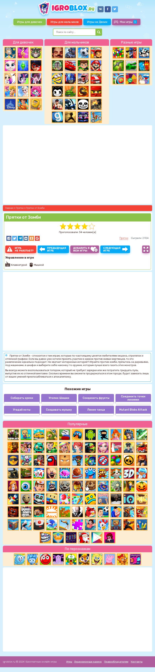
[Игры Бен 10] (83, 65)
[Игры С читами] (142, 499)
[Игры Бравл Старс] (129, 460)
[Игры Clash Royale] (52, 486)
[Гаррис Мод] (57, 117)
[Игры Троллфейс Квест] (45, 537)
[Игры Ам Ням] (71, 559)
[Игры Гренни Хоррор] (116, 499)
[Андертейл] (83, 104)
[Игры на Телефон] (103, 460)
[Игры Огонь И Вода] (144, 65)
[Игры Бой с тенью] (70, 117)
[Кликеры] (90, 486)
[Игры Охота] (57, 65)
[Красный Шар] (45, 559)
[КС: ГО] (96, 104)
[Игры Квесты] (13, 525)
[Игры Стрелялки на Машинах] (142, 447)
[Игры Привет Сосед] (57, 53)
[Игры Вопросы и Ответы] (131, 78)
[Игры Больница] (39, 486)
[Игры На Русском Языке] (144, 78)
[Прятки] (129, 486)
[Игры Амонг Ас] (52, 460)
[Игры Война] (52, 434)
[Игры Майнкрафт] (39, 512)
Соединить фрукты (96, 398)
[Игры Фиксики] (32, 559)
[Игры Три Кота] (122, 559)
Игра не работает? (24, 249)
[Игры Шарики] (65, 499)
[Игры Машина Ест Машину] (26, 473)
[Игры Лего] (77, 486)
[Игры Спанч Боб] (97, 559)
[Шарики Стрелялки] (116, 460)
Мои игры (128, 22)
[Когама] (52, 499)
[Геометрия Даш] (90, 499)
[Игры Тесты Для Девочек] (26, 447)
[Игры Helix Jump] (39, 525)
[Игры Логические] (10, 53)
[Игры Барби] (65, 447)
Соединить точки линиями (133, 398)
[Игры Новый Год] (84, 537)
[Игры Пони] (23, 78)
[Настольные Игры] (65, 434)
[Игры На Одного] (90, 525)
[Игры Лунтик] (58, 559)
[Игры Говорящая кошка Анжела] (10, 65)
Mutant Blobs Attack (133, 409)
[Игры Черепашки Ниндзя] (90, 447)
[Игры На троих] (131, 53)
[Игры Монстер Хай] (36, 78)
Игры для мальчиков (64, 22)
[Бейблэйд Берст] (103, 486)
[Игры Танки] (70, 91)
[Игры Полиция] (129, 447)
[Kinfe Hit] (13, 499)
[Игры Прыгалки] (65, 525)
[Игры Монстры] (90, 473)
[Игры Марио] (96, 65)
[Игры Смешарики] (20, 559)
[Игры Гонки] (96, 78)
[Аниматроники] (39, 499)
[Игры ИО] (129, 499)
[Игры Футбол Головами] (103, 512)
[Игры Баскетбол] (77, 473)
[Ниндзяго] (96, 91)
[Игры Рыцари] (129, 434)
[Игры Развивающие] (26, 434)
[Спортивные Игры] (118, 78)
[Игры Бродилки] (142, 512)
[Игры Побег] (142, 473)
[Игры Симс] (23, 65)
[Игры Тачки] (70, 65)
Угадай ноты (21, 409)
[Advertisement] (77, 609)
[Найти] (98, 32)
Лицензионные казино (88, 661)
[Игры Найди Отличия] (26, 486)
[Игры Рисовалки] (142, 525)
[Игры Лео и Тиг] (84, 559)
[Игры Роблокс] (13, 434)
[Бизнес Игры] (52, 447)
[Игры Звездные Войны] (142, 434)
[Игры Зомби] (39, 447)
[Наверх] (147, 664)
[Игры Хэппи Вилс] (103, 499)
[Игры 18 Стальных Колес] (83, 78)
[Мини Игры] (77, 434)
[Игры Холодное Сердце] (23, 91)
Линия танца (96, 409)
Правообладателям (116, 661)
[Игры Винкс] (116, 434)
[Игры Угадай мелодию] (23, 53)
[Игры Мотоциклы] (96, 117)
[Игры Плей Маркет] (97, 537)
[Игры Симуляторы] (65, 512)
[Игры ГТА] (26, 512)
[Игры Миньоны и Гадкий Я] (57, 78)
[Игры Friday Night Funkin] (109, 537)
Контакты (137, 661)
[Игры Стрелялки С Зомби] (39, 460)
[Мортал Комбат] (83, 91)
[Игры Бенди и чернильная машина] (57, 91)
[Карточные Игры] (39, 473)
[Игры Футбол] (83, 53)
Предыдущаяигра (56, 249)
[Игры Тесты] (116, 447)
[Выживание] (118, 65)
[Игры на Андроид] (90, 434)
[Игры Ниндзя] (103, 434)
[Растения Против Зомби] (116, 486)
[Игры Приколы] (26, 460)
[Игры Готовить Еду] (23, 104)
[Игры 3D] (129, 473)
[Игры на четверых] (144, 53)
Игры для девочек (29, 22)
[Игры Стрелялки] (129, 525)
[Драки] (57, 104)
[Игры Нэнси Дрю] (142, 460)
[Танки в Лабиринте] (131, 65)
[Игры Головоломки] (118, 53)
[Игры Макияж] (103, 447)
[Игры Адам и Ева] (36, 104)
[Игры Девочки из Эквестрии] (36, 91)
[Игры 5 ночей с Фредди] (13, 512)
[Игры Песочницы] (58, 537)
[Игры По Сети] (116, 525)
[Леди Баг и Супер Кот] (36, 65)
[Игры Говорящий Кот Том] (36, 53)
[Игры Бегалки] (52, 525)
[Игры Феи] (77, 447)
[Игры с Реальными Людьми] (65, 460)
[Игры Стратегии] (13, 447)
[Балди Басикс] (26, 499)
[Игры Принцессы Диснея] (10, 104)
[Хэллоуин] (142, 486)
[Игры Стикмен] (70, 104)
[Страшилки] (65, 486)
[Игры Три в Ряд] (65, 473)
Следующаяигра (112, 249)
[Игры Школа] (39, 434)
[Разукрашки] (77, 499)
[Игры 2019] (71, 537)
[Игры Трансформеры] (70, 78)
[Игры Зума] (90, 460)
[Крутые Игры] (13, 460)
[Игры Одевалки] (10, 91)
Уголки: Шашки (59, 398)
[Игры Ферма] (103, 525)
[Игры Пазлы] (77, 525)
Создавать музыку (59, 409)
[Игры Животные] (116, 473)
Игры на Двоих (97, 22)
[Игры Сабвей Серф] (96, 53)
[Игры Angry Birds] (90, 512)
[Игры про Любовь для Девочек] (116, 512)
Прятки (123, 238)
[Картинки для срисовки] (10, 78)
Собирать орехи (22, 398)
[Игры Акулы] (26, 525)
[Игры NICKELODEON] (52, 512)
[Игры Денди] (103, 473)
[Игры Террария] (77, 460)
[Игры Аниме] (13, 486)
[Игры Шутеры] (70, 53)
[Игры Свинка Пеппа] (109, 559)
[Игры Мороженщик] (52, 473)
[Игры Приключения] (129, 512)
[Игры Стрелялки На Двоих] (13, 473)
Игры (69, 661)
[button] (8, 238)
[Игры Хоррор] (83, 117)
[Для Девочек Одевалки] (135, 559)
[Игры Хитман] (77, 512)
